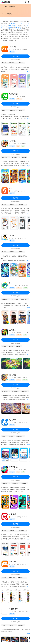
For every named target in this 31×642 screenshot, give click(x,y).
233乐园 (22, 23)
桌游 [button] (18, 472)
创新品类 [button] (12, 335)
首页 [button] (2, 6)
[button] (5, 2)
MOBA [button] (18, 379)
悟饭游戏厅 (9, 28)
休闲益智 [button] (12, 146)
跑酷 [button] (18, 146)
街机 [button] (23, 146)
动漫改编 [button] (25, 379)
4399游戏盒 (13, 23)
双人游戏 (18, 28)
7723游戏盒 (12, 26)
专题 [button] (6, 6)
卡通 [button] (23, 472)
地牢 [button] (25, 335)
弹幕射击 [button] (19, 335)
